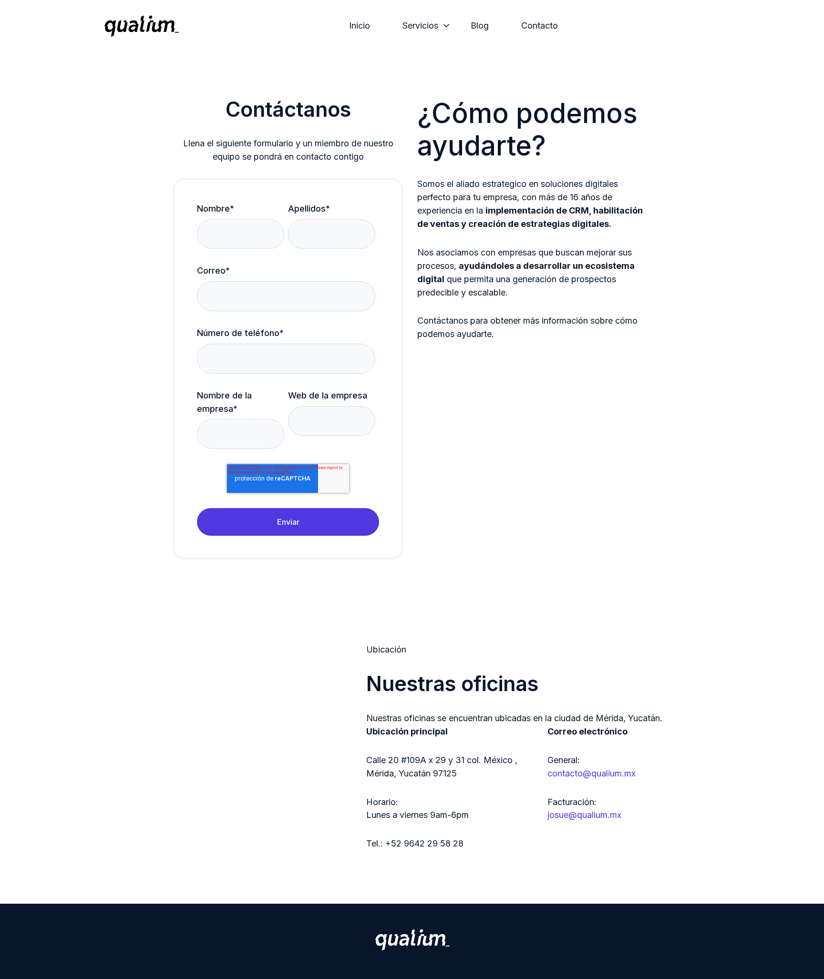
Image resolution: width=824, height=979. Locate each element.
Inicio (359, 25)
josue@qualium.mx (584, 815)
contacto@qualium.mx (591, 773)
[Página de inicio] (141, 26)
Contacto (539, 25)
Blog (480, 25)
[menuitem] (362, 25)
